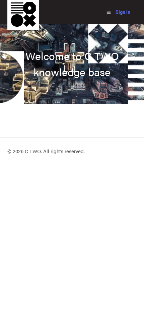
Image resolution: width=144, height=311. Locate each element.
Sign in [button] (123, 11)
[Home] (23, 27)
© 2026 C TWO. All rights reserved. (46, 150)
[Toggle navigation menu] (108, 12)
